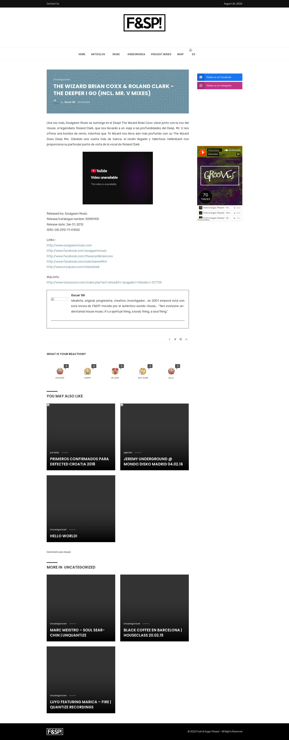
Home (82, 54)
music (116, 54)
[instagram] (52, 326)
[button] (60, 371)
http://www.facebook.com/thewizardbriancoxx (80, 256)
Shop (180, 54)
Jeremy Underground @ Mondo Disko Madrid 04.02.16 (153, 462)
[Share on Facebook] (169, 339)
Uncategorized (61, 79)
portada (54, 452)
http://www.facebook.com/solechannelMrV (77, 261)
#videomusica (136, 54)
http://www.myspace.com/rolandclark (73, 267)
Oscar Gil (69, 102)
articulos (98, 54)
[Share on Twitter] (175, 339)
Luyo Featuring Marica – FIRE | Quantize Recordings (80, 705)
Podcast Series (161, 54)
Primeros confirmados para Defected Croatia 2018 (79, 462)
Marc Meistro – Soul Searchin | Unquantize (77, 633)
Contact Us (53, 3)
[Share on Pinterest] (180, 339)
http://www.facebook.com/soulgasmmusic (77, 251)
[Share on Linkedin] (186, 339)
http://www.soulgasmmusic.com (69, 245)
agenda (128, 452)
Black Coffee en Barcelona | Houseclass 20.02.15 (153, 633)
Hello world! (63, 536)
